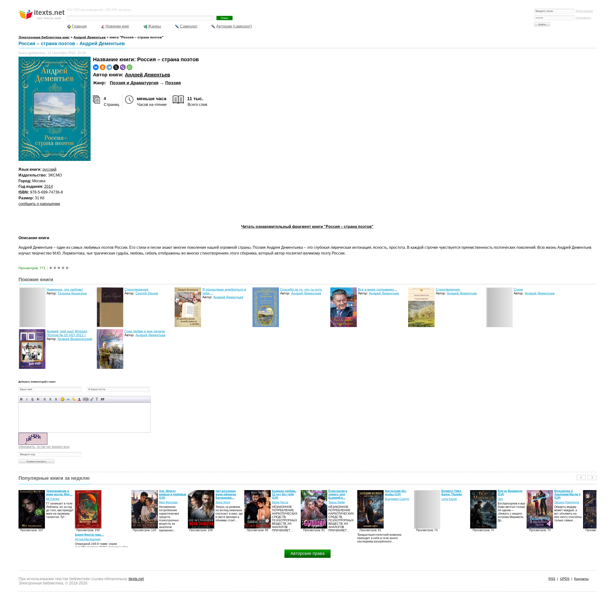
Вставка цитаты (91, 399)
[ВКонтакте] (96, 67)
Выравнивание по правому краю (56, 399)
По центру (50, 399)
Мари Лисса (223, 502)
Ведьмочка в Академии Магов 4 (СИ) (511, 494)
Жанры (154, 26)
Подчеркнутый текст (32, 399)
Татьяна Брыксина (72, 293)
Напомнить (583, 17)
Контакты (581, 579)
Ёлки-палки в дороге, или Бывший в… (281, 494)
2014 (48, 186)
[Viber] (123, 67)
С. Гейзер (560, 499)
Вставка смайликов (62, 399)
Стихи (518, 289)
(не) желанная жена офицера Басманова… (169, 494)
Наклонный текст (27, 399)
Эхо (444, 499)
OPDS (564, 579)
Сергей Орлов (146, 293)
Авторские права (307, 553)
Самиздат (188, 26)
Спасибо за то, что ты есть (301, 289)
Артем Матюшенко (31, 539)
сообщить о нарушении (39, 204)
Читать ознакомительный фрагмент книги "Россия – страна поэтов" (307, 227)
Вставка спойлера (102, 399)
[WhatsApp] (129, 67)
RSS (551, 579)
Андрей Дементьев (147, 74)
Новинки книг (117, 26)
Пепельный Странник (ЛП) (564, 492)
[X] (116, 67)
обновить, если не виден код (43, 447)
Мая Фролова (112, 502)
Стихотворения (136, 289)
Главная (79, 26)
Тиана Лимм (280, 502)
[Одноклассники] (102, 67)
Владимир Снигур (340, 499)
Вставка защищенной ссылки (73, 399)
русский (49, 169)
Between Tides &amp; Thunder (395, 492)
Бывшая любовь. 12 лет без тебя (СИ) (227, 494)
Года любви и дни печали (144, 331)
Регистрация (584, 11)
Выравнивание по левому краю (45, 399)
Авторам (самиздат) (234, 26)
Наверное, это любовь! (65, 289)
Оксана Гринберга (510, 502)
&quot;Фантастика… (32, 534)
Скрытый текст (86, 399)
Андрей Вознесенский (75, 339)
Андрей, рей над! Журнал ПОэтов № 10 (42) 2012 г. (67, 333)
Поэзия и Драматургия (134, 82)
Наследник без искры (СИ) (339, 492)
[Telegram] (109, 67)
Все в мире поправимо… (377, 289)
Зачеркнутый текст (38, 399)
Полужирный (21, 399)
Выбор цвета (79, 399)
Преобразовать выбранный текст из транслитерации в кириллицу (97, 399)
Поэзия (173, 82)
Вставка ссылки (68, 399)
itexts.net (136, 579)
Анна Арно (166, 502)
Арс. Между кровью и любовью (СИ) (116, 494)
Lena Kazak (392, 499)
